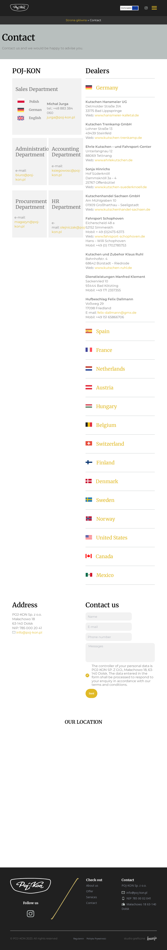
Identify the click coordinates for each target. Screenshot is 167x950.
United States (111, 538)
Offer (89, 891)
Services (91, 897)
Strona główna (76, 20)
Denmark (107, 481)
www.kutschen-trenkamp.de (118, 138)
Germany (107, 88)
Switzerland (110, 444)
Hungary (106, 406)
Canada (104, 556)
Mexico (105, 575)
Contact (91, 903)
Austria (104, 387)
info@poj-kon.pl (29, 632)
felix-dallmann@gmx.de (116, 313)
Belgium (106, 425)
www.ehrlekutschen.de (114, 160)
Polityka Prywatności (96, 938)
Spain (103, 331)
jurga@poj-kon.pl (61, 117)
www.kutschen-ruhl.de (113, 268)
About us (92, 885)
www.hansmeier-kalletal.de (117, 115)
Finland (105, 463)
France (104, 350)
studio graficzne (134, 938)
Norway (105, 519)
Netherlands (110, 369)
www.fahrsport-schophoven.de (120, 236)
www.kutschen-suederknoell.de (121, 187)
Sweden (105, 500)
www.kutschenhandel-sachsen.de (122, 209)
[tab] (120, 87)
